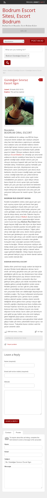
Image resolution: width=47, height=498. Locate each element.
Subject (7, 459)
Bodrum (24, 217)
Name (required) (10, 361)
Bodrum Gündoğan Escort (16, 70)
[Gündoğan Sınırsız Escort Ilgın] (19, 111)
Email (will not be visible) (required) (16, 371)
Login (41, 2)
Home (5, 70)
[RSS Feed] (4, 2)
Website (7, 382)
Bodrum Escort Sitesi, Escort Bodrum (18, 16)
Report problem (12, 344)
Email (7, 452)
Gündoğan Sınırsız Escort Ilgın (16, 81)
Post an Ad (37, 41)
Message (8, 466)
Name (7, 444)
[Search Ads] (7, 62)
